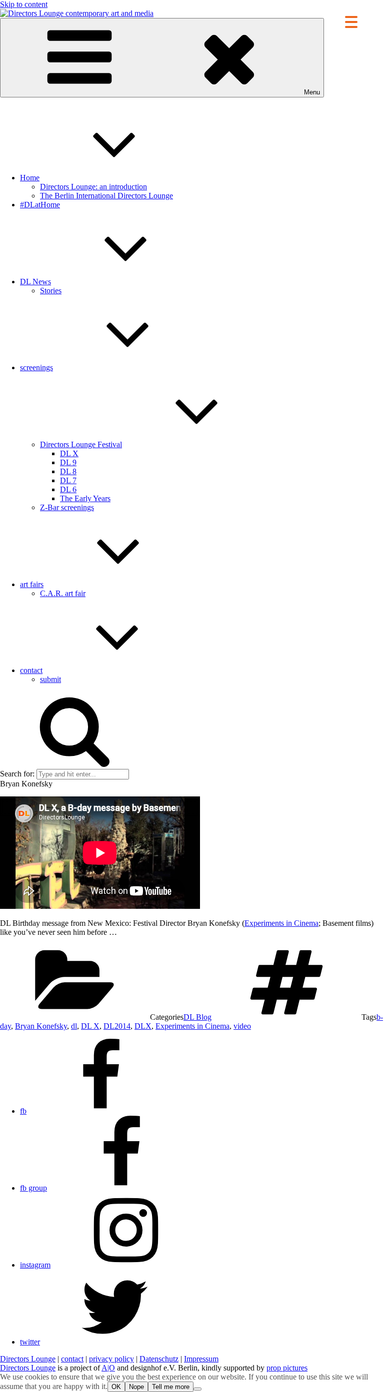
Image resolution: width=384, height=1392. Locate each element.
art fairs (32, 584)
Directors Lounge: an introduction (93, 186)
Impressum (201, 1359)
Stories (51, 290)
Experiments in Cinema (281, 923)
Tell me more (171, 1387)
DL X (69, 453)
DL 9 (68, 462)
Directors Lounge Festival (81, 444)
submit (50, 679)
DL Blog (198, 1017)
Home (30, 177)
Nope (136, 1387)
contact (31, 670)
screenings (36, 367)
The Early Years (85, 498)
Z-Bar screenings (67, 507)
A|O (108, 1368)
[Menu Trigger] (351, 21)
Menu (312, 92)
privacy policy (111, 1359)
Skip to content (24, 4)
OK (116, 1387)
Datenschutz (159, 1359)
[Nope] (198, 1389)
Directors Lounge (28, 1359)
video (242, 1026)
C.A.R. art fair (63, 593)
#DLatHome (40, 204)
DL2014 (117, 1026)
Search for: (17, 773)
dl (74, 1026)
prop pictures (287, 1368)
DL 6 (68, 489)
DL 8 (68, 471)
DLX (143, 1026)
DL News (35, 281)
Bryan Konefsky (41, 1026)
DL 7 (68, 480)
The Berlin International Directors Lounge (106, 195)
